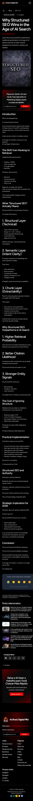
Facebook (5, 775)
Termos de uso (22, 762)
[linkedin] (14, 658)
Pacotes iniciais (7, 754)
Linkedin (4, 778)
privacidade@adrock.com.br (19, 726)
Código (19, 754)
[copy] (23, 658)
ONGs (19, 752)
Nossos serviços (7, 744)
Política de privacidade (24, 765)
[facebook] (6, 658)
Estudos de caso (7, 749)
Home (19, 744)
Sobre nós (20, 746)
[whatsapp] (19, 658)
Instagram (5, 772)
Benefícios (5, 752)
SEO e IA (18, 10)
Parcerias (5, 757)
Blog (18, 757)
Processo (5, 746)
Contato (20, 760)
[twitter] (10, 658)
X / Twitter (5, 780)
